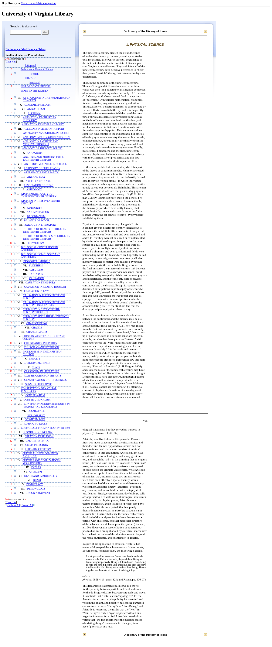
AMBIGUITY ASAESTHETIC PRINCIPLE (46, 133)
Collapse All (13, 505)
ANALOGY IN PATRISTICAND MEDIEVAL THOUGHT (40, 143)
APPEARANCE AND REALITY (41, 172)
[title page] (30, 65)
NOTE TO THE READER (34, 90)
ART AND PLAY (36, 177)
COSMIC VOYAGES (35, 423)
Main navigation (46, 3)
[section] (35, 73)
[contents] (35, 82)
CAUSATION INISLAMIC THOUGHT (45, 287)
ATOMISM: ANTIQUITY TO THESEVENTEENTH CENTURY (39, 195)
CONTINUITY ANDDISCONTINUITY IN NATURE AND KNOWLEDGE (47, 405)
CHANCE (36, 327)
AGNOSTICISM (36, 109)
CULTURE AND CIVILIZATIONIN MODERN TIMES (42, 462)
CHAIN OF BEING (36, 323)
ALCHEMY (34, 113)
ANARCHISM (34, 152)
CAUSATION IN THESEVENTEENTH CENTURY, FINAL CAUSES (44, 304)
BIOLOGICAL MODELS (36, 261)
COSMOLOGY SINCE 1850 (38, 432)
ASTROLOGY (34, 189)
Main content (28, 3)
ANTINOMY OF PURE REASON (42, 168)
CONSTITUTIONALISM (37, 399)
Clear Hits (11, 61)
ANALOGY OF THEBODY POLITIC (42, 148)
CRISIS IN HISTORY (36, 445)
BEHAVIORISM (35, 243)
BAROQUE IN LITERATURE (40, 225)
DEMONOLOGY (36, 488)
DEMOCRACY (34, 484)
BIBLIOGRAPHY (36, 415)
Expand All (27, 505)
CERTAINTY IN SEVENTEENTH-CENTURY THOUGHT (41, 311)
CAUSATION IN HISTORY (40, 282)
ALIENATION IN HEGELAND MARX (43, 124)
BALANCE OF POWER (37, 220)
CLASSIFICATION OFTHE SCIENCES (45, 380)
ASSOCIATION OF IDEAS (38, 185)
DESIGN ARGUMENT (38, 493)
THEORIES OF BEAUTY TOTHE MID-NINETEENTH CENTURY (44, 230)
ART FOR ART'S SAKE (38, 181)
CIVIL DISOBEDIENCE (37, 363)
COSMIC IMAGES (35, 419)
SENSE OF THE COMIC (38, 384)
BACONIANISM (36, 216)
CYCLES (36, 467)
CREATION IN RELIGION (39, 436)
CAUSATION (36, 278)
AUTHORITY (34, 208)
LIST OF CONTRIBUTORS (36, 86)
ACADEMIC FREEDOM (37, 104)
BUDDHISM (36, 265)
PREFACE (30, 78)
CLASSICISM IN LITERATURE (41, 371)
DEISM (37, 480)
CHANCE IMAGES (37, 332)
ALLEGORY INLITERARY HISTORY (44, 128)
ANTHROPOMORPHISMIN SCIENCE (45, 164)
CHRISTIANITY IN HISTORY (40, 343)
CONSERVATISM (35, 395)
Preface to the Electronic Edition (37, 69)
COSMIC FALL (36, 411)
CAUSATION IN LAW (36, 291)
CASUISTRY (37, 270)
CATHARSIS (36, 274)
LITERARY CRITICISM (38, 449)
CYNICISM (35, 471)
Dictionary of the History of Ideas (25, 49)
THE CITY (34, 358)
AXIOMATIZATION (38, 212)
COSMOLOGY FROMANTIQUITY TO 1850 (45, 428)
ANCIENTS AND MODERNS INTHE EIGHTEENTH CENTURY (43, 158)
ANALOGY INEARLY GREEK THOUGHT (46, 137)
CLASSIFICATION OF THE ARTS (42, 375)
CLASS (36, 367)
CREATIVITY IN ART (38, 440)
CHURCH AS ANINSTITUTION (41, 347)
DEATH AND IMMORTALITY (40, 476)
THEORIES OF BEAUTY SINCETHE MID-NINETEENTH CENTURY (46, 237)
